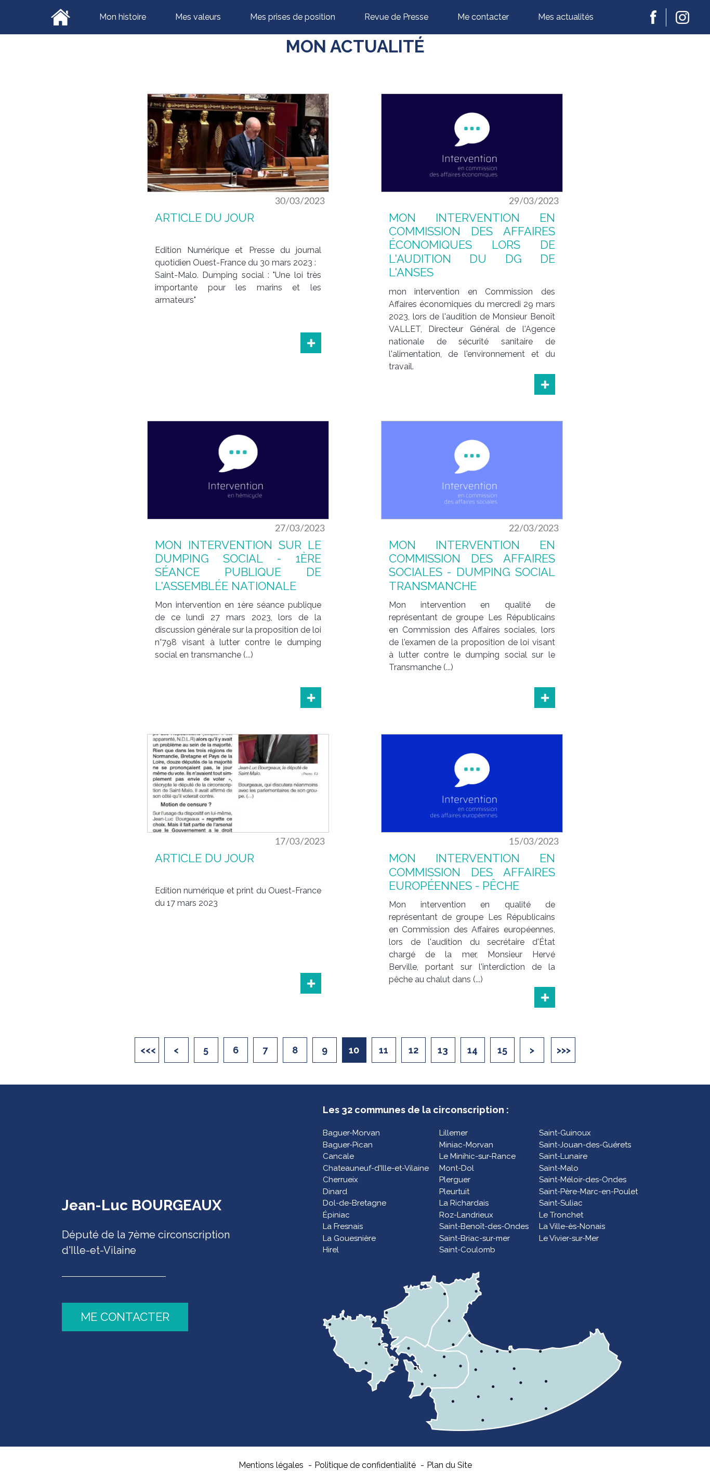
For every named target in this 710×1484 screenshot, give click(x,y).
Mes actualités (566, 17)
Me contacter (483, 17)
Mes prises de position (292, 17)
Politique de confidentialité (365, 1465)
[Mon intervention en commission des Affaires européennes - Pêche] (544, 997)
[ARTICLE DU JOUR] (310, 342)
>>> (564, 1050)
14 (472, 1050)
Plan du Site (449, 1465)
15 (502, 1050)
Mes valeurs (198, 17)
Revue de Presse (396, 17)
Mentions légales (271, 1465)
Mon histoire (122, 17)
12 (413, 1050)
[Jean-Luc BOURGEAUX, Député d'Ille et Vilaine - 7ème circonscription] (60, 17)
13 (443, 1050)
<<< (148, 1050)
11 (383, 1050)
